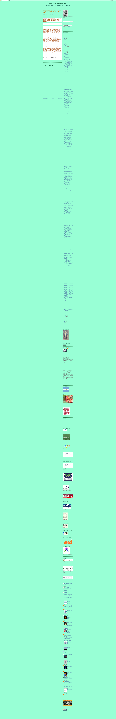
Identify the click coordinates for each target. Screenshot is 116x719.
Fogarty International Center (67, 213)
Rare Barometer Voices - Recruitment (67, 267)
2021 (64, 39)
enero (65, 316)
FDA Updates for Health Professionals (67, 210)
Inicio (53, 98)
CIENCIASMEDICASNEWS (58, 4)
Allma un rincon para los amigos (68, 694)
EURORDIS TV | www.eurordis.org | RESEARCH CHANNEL (68, 286)
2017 (64, 44)
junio (65, 52)
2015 (64, 319)
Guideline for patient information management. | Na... (68, 111)
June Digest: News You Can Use (68, 261)
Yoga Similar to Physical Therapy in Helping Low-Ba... (68, 202)
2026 (64, 33)
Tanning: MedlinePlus (67, 224)
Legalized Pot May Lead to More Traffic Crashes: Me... (68, 165)
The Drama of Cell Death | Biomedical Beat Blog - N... (68, 81)
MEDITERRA (66, 693)
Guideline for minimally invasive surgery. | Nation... (68, 113)
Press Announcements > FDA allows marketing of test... (67, 138)
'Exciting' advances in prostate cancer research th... (68, 86)
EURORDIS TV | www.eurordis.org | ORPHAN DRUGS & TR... (68, 290)
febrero (66, 315)
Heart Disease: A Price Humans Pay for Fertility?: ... (68, 182)
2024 (64, 36)
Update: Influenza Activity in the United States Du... (68, 128)
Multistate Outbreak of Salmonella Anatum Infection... (68, 130)
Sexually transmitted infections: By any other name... (68, 83)
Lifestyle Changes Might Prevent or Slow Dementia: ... (68, 184)
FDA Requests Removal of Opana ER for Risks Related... (68, 92)
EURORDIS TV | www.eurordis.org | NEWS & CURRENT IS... (68, 275)
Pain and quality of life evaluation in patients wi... (68, 238)
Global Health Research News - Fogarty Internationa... (68, 215)
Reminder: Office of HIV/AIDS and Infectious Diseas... (68, 254)
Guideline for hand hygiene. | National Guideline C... (68, 115)
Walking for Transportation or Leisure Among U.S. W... (68, 132)
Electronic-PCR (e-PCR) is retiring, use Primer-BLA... (67, 228)
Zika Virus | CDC (66, 67)
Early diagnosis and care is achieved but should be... (67, 236)
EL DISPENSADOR (66, 587)
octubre (66, 47)
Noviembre (65, 652)
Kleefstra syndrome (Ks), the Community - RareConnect (68, 271)
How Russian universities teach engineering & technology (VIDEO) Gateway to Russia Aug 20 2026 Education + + (68, 589)
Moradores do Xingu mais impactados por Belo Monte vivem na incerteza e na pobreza (68, 679)
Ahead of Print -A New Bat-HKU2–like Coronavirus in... (68, 256)
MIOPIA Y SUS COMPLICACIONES (69, 647)
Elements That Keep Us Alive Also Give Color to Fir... (68, 79)
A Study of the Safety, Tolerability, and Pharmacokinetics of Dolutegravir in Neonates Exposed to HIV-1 (68, 585)
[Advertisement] (50, 91)
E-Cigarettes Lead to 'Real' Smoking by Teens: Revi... (68, 178)
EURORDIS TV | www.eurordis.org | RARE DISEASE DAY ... (68, 288)
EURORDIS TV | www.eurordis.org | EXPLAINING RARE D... (68, 284)
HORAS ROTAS (66, 615)
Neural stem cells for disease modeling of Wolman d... (67, 232)
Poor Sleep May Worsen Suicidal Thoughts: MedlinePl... (68, 167)
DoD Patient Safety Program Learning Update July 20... (68, 208)
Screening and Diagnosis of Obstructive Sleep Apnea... (68, 121)
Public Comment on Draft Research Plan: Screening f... (68, 101)
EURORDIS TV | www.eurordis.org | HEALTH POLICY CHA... (68, 292)
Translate (69, 26)
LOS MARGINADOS (66, 592)
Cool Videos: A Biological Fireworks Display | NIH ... (68, 152)
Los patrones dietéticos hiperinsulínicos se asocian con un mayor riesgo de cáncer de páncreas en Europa (68, 607)
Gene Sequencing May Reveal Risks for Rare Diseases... (68, 180)
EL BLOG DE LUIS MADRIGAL (66, 634)
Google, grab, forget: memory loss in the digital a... (68, 148)
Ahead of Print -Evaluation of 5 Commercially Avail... (68, 64)
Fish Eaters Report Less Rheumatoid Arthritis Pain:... (68, 156)
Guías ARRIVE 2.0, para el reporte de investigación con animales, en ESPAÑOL (69, 602)
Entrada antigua (60, 98)
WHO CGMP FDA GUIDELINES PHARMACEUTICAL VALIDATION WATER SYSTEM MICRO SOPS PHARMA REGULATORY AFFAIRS (68, 639)
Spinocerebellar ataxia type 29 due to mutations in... (68, 234)
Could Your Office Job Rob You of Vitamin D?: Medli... (68, 163)
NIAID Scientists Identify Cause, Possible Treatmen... (68, 241)
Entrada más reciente (45, 98)
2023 (64, 37)
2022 (64, 38)
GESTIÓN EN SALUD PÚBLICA (68, 583)
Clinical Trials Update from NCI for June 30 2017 (68, 99)
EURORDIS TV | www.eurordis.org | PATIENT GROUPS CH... (68, 279)
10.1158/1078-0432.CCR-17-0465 (52, 57)
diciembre (66, 45)
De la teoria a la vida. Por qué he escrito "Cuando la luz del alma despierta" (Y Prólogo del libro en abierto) (69, 624)
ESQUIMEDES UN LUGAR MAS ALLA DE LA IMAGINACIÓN (68, 671)
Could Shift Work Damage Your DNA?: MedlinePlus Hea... (68, 158)
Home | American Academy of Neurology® (68, 103)
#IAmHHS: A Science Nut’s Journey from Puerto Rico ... (68, 219)
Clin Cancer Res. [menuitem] (45, 18)
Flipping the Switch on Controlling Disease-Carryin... (68, 75)
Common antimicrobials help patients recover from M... (68, 190)
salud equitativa (70, 348)
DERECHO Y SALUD (67, 609)
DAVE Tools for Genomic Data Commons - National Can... (68, 88)
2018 (64, 43)
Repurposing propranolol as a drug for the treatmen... (68, 142)
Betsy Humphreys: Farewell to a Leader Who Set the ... (68, 230)
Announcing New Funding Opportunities (67, 204)
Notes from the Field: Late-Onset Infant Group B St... (68, 125)
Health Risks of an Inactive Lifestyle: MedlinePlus (67, 221)
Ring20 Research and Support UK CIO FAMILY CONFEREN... (68, 263)
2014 (64, 320)
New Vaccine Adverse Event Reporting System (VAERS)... (68, 60)
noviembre (66, 46)
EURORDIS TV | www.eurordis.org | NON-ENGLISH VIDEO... (68, 294)
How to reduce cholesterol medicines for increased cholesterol (69, 689)
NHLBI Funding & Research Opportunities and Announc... (68, 196)
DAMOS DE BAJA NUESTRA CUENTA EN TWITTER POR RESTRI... (68, 144)
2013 (64, 321)
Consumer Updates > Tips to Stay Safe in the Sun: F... (68, 194)
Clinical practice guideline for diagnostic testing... (68, 119)
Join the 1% (65, 239)
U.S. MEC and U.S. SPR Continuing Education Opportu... (67, 96)
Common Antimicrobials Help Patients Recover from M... (68, 150)
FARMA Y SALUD (66, 681)
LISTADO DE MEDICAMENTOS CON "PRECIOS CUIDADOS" (68, 682)
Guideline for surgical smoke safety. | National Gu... (67, 105)
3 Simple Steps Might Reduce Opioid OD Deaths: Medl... (68, 62)
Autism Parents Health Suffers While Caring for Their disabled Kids (69, 667)
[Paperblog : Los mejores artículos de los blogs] (65, 430)
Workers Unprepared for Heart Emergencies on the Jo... (68, 160)
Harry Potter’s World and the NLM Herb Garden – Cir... (68, 94)
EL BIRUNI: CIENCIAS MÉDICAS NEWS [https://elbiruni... (67, 54)
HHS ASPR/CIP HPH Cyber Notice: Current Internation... (68, 252)
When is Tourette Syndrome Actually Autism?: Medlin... (68, 176)
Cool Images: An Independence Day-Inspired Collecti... (68, 77)
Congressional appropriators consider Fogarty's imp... (67, 217)
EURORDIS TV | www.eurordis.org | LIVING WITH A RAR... (68, 277)
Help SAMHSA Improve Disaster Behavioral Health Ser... (68, 212)
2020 (64, 40)
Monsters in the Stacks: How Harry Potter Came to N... (68, 226)
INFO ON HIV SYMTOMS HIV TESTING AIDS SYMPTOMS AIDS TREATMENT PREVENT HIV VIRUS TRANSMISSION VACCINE (68, 686)
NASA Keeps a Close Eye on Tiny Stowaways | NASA (68, 247)
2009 (64, 326)
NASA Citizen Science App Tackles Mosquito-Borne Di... (68, 249)
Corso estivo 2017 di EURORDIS (68, 301)
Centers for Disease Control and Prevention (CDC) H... (68, 90)
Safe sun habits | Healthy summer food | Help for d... (68, 186)
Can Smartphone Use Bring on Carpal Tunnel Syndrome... (68, 154)
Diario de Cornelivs (66, 621)
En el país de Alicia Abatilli (67, 651)
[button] (52, 26)
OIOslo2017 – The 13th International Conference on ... (68, 265)
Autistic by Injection (66, 665)
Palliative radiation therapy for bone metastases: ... (68, 117)
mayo (65, 311)
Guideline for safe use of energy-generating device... (68, 109)
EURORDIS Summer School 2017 (68, 308)
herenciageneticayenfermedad (68, 605)
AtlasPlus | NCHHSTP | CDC (67, 146)
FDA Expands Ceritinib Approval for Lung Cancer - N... (68, 245)
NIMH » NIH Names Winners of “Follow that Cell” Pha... (68, 243)
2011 (64, 323)
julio (65, 51)
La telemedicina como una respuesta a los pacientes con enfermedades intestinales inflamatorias (69, 630)
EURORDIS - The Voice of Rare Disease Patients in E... (68, 273)
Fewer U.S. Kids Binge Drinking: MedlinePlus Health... (68, 172)
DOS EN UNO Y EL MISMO (67, 635)
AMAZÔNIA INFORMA (67, 677)
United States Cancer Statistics (68, 257)
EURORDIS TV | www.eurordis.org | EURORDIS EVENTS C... (68, 281)
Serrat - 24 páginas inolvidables (69, 661)
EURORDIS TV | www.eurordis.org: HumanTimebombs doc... (67, 259)
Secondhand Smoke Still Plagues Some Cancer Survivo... (68, 174)
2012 (64, 322)
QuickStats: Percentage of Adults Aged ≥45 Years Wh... (68, 123)
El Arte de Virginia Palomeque (68, 654)
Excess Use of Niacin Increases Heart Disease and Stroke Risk (69, 642)
